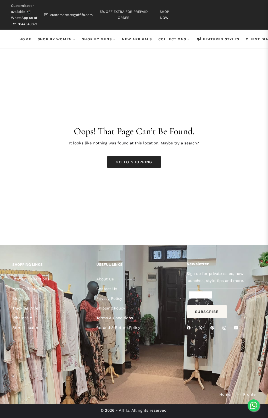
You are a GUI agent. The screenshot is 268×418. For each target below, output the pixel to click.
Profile (249, 394)
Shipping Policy (110, 308)
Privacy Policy (109, 298)
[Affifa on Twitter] (201, 327)
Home (225, 394)
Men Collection (26, 288)
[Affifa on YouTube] (237, 327)
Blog (16, 298)
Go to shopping (134, 162)
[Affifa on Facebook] (190, 327)
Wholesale (22, 318)
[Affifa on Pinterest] (213, 327)
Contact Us (106, 288)
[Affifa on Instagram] (225, 327)
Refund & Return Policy (118, 327)
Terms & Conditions (114, 318)
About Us (105, 279)
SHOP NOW (164, 15)
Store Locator (25, 327)
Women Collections (30, 279)
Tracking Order (26, 308)
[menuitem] (25, 39)
